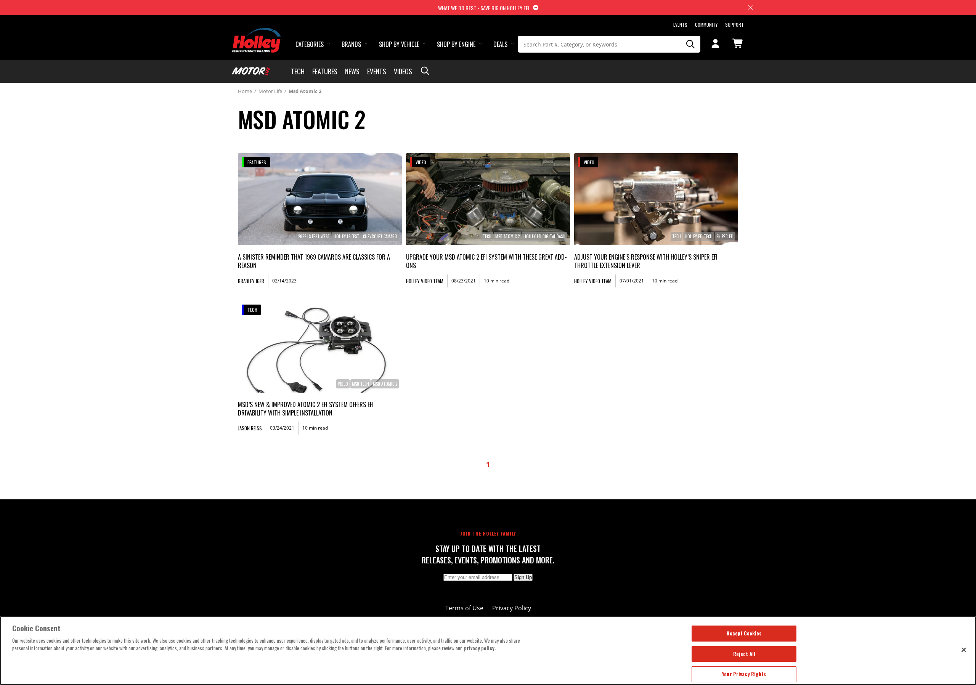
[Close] (963, 649)
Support (734, 24)
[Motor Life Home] (251, 71)
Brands (351, 44)
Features (324, 71)
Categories (309, 44)
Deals (500, 44)
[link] (320, 199)
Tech (298, 71)
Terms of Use (464, 608)
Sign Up (523, 577)
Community (706, 24)
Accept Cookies (744, 633)
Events (680, 24)
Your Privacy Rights (744, 674)
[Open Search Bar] (425, 71)
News (352, 71)
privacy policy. (480, 648)
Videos (403, 71)
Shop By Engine (456, 44)
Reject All (744, 654)
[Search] (691, 44)
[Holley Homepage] (257, 33)
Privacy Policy (511, 608)
